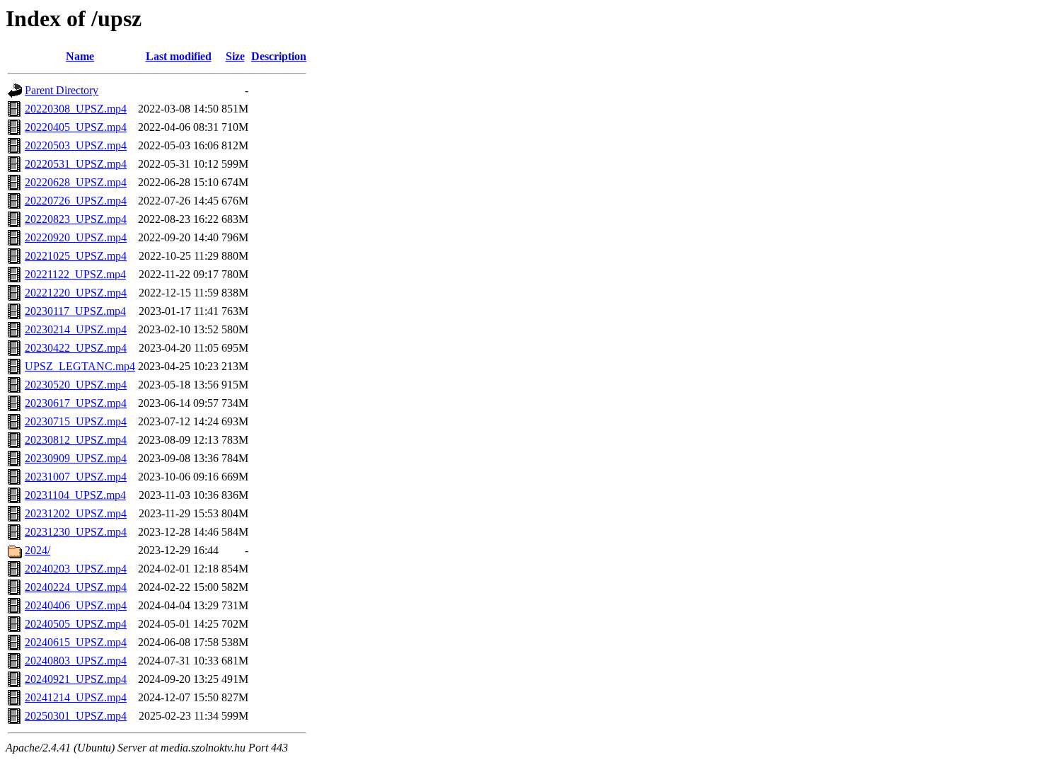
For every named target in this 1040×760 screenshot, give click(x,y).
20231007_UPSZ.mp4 (76, 477)
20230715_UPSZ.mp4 (76, 421)
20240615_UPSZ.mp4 (76, 642)
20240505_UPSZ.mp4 (76, 624)
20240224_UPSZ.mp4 (76, 587)
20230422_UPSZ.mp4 (76, 348)
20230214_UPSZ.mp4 (76, 329)
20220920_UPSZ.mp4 (76, 237)
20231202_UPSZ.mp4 (76, 513)
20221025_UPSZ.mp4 (76, 256)
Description (278, 56)
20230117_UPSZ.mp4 (75, 311)
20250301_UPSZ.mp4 (76, 716)
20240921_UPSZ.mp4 (76, 679)
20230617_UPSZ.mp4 (76, 403)
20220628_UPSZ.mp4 (76, 182)
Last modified (179, 56)
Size (235, 56)
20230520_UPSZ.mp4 (76, 385)
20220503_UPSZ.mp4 (76, 145)
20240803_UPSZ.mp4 (76, 661)
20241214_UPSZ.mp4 (76, 697)
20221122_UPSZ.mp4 (75, 274)
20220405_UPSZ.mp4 (76, 127)
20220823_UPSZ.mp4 (76, 219)
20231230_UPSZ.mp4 (76, 532)
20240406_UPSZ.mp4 (76, 605)
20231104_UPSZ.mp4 (75, 495)
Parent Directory (61, 90)
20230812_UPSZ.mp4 (76, 440)
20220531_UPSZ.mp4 (76, 164)
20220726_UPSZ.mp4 (76, 201)
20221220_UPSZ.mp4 (76, 293)
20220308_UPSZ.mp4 (76, 109)
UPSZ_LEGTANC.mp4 (80, 366)
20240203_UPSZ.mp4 (76, 569)
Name (80, 56)
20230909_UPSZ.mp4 (76, 458)
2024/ (37, 550)
